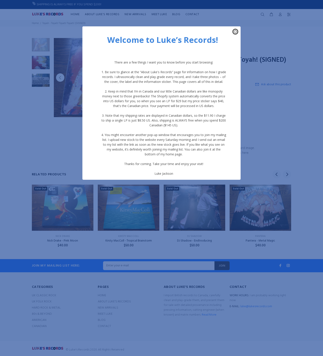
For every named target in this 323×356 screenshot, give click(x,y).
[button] (235, 31)
